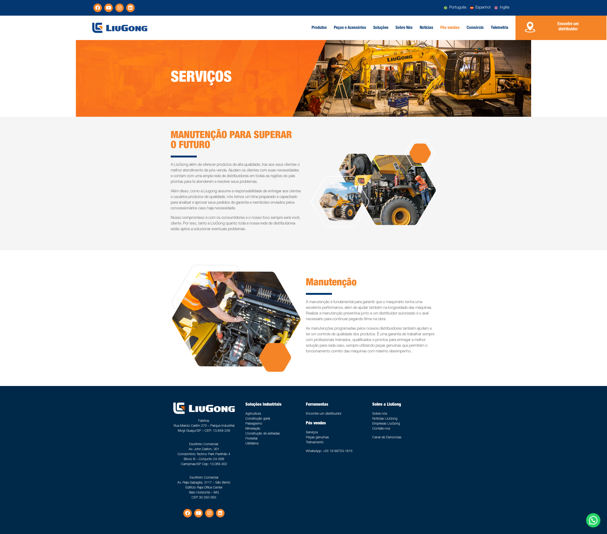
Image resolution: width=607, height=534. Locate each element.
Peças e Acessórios (350, 28)
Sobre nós (379, 414)
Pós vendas (450, 28)
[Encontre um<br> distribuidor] (530, 27)
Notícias (426, 28)
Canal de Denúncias (386, 437)
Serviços (312, 432)
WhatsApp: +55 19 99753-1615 (329, 451)
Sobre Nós (404, 28)
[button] (593, 520)
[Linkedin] (130, 8)
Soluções (380, 28)
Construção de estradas (262, 433)
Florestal (251, 438)
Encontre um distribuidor (323, 414)
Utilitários (252, 443)
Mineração (252, 429)
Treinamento (315, 442)
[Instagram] (119, 8)
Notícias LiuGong (384, 419)
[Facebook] (97, 8)
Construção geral (257, 419)
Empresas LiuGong (386, 424)
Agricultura (253, 414)
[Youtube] (108, 8)
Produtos (319, 28)
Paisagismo (253, 424)
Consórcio (475, 28)
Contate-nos (381, 429)
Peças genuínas (317, 437)
